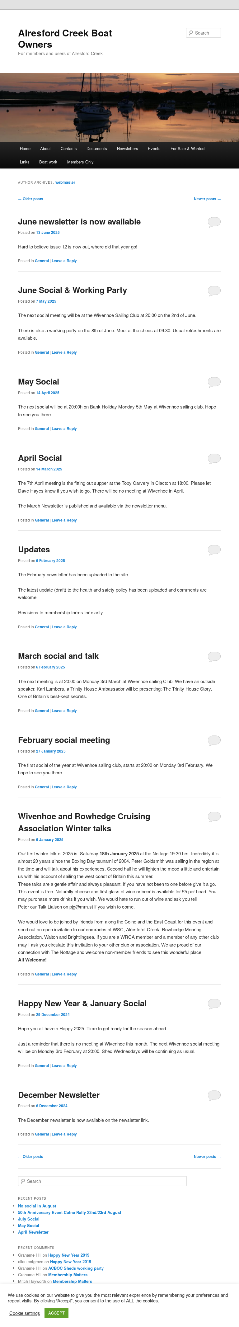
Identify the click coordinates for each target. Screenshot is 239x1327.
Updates (34, 549)
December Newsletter (59, 1094)
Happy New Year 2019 (68, 1255)
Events (154, 148)
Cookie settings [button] (24, 1313)
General (42, 260)
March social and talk (58, 655)
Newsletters (127, 148)
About (45, 148)
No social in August (37, 1206)
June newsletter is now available (79, 221)
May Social (38, 381)
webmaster (65, 182)
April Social (40, 457)
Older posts (30, 198)
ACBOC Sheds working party (76, 1268)
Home (25, 148)
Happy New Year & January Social (82, 1003)
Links (25, 162)
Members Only (80, 162)
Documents (97, 148)
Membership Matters (67, 1274)
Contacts (69, 148)
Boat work (48, 162)
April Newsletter (33, 1232)
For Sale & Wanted (187, 148)
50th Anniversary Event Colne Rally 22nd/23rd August (69, 1212)
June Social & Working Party (72, 289)
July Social (29, 1219)
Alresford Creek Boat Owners (65, 38)
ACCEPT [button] (56, 1313)
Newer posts (207, 198)
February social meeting (64, 739)
